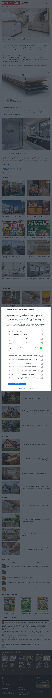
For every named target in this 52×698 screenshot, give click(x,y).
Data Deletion (19, 388)
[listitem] (26, 331)
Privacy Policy (33, 388)
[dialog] (26, 349)
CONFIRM (17, 383)
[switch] (41, 334)
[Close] (48, 310)
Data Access (26, 388)
